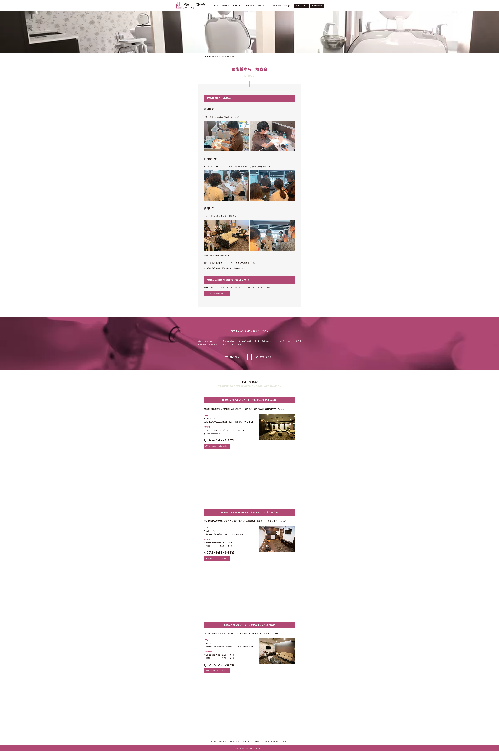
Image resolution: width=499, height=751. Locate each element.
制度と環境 (250, 6)
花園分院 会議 (212, 268)
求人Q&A (287, 6)
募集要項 (261, 6)
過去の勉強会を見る (216, 293)
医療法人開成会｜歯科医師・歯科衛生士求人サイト (220, 255)
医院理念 (225, 6)
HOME (216, 6)
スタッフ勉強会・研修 (245, 263)
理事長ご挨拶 (237, 6)
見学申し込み (302, 6)
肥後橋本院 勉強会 (232, 268)
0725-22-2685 (220, 665)
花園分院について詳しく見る (216, 558)
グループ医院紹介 (274, 6)
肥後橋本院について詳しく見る (216, 446)
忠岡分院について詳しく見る (216, 671)
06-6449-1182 (220, 440)
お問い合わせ (318, 6)
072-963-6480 (220, 552)
